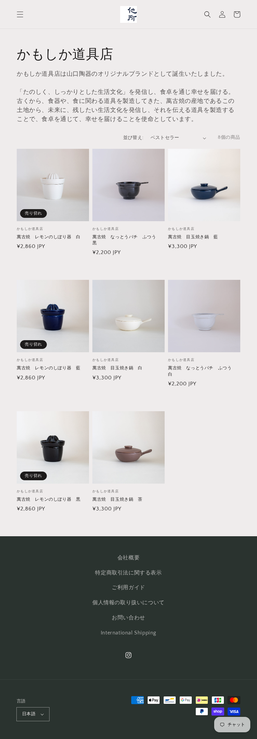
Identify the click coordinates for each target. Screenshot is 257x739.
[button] (20, 14)
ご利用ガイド (128, 587)
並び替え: (133, 137)
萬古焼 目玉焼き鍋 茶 (117, 499)
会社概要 (128, 558)
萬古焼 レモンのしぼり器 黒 (48, 499)
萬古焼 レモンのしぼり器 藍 (48, 368)
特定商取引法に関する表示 (128, 573)
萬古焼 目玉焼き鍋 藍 (193, 237)
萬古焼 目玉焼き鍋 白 (117, 368)
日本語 (28, 714)
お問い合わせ (128, 618)
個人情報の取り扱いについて (128, 603)
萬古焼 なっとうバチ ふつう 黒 (126, 240)
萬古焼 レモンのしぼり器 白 (48, 237)
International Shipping (128, 633)
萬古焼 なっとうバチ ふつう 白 (202, 371)
